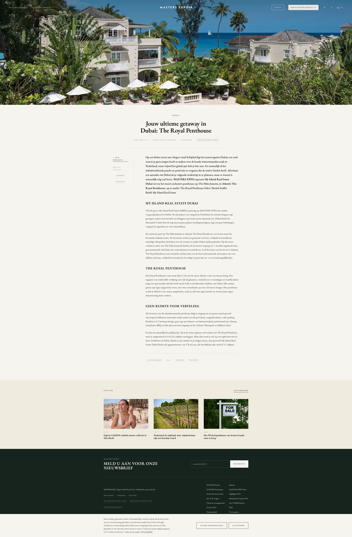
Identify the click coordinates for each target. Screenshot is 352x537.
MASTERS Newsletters (215, 489)
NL (338, 7)
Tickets (278, 7)
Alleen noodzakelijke (211, 525)
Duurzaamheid (212, 512)
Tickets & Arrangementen (216, 503)
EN (342, 7)
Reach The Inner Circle (215, 494)
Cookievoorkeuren (113, 507)
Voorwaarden (234, 512)
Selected (232, 485)
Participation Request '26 (303, 7)
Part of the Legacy (213, 498)
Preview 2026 (211, 507)
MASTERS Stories (213, 485)
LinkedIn (120, 175)
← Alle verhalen (118, 158)
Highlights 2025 (235, 494)
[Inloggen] (324, 7)
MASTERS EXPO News (237, 489)
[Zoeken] (332, 7)
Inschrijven (239, 464)
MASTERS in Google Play (141, 501)
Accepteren (238, 525)
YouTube (133, 495)
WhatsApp (120, 182)
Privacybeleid (146, 532)
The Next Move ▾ (41, 8)
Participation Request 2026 (238, 498)
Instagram (109, 495)
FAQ (231, 507)
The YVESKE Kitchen (237, 503)
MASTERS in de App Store (115, 501)
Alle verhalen (241, 390)
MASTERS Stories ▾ (18, 8)
